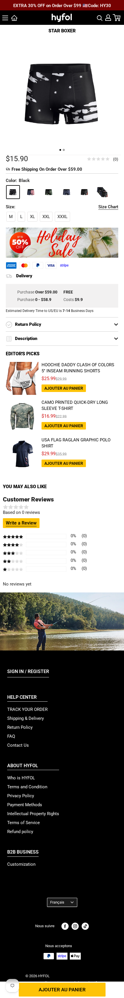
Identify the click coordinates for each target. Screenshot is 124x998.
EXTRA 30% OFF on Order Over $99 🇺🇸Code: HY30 (62, 5)
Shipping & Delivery (25, 718)
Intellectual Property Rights (33, 813)
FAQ (11, 736)
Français (57, 902)
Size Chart (108, 206)
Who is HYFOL (21, 777)
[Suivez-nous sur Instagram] (75, 926)
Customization (21, 864)
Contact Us (18, 745)
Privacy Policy (20, 795)
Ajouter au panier (62, 990)
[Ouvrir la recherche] (100, 17)
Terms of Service (23, 822)
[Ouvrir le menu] (5, 18)
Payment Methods (24, 804)
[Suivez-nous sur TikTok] (85, 926)
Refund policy (20, 831)
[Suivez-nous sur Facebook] (65, 926)
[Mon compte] (108, 17)
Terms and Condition (27, 786)
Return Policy (20, 727)
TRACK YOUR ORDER (27, 709)
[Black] (13, 192)
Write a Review (21, 523)
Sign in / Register (28, 671)
